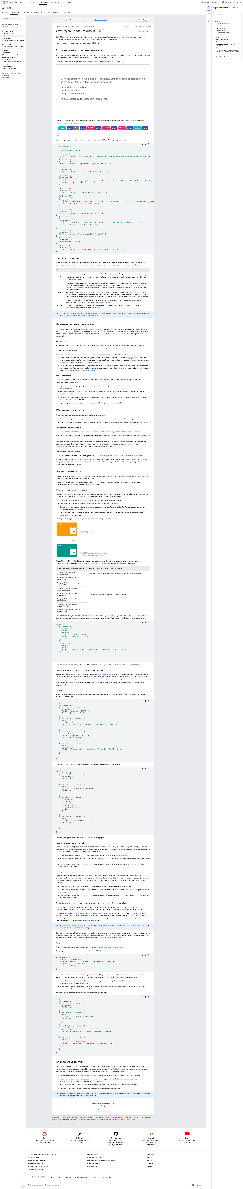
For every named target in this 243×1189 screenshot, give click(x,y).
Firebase (68, 1177)
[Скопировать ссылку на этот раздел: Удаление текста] (73, 376)
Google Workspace (68, 26)
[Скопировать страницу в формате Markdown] (100, 31)
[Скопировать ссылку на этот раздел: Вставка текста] (71, 342)
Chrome (60, 1177)
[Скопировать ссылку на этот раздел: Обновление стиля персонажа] (85, 428)
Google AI (95, 1177)
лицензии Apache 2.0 (145, 1117)
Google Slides (43, 2)
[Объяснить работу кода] (142, 144)
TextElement (127, 55)
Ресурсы (69, 2)
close (240, 8)
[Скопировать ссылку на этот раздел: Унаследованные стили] (83, 471)
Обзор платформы (33, 1157)
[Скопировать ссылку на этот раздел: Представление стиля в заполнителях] (92, 490)
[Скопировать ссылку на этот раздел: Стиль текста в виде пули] (85, 1062)
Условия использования (35, 1169)
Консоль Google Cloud (94, 1163)
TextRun (85, 504)
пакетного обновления (132, 432)
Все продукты (55, 2)
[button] (12, 29)
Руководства (14, 12)
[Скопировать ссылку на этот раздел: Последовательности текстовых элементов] (104, 50)
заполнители (144, 476)
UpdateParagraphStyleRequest (108, 456)
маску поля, (138, 975)
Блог (148, 1157)
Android (51, 1177)
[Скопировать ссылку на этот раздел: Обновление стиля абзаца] (82, 452)
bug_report (234, 8)
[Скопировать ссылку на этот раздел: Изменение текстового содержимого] (98, 324)
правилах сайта (75, 1119)
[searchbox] (12, 18)
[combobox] (210, 2)
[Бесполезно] (148, 26)
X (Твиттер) (150, 1163)
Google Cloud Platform (82, 1177)
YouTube (149, 1166)
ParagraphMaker (88, 500)
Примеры (56, 12)
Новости (149, 1160)
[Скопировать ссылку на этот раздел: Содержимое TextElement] (81, 259)
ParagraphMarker (110, 674)
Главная (32, 2)
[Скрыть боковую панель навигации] (23, 1185)
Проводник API (92, 1166)
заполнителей (68, 494)
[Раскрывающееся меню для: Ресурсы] (74, 2)
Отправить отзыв (142, 31)
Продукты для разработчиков (37, 1160)
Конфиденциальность (52, 1185)
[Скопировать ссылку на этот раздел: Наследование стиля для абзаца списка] (87, 872)
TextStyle (114, 446)
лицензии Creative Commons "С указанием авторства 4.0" (109, 1117)
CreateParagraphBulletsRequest (85, 459)
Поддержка (67, 12)
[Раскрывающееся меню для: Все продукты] (62, 2)
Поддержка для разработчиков (38, 1166)
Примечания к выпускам (35, 1163)
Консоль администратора (95, 1157)
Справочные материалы (30, 12)
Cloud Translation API (101, 20)
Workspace (18, 2)
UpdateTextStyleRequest (108, 432)
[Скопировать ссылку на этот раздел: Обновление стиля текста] (86, 410)
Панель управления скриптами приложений (101, 1160)
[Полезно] (146, 26)
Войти (239, 2)
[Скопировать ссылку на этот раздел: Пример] (65, 690)
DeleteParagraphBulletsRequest (123, 462)
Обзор (4, 12)
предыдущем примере (115, 947)
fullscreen (237, 8)
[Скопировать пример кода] (148, 144)
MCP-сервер (45, 12)
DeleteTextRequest (105, 380)
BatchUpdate (121, 345)
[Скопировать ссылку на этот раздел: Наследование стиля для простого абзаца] (89, 843)
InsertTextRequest (101, 345)
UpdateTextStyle (91, 370)
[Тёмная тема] (145, 144)
